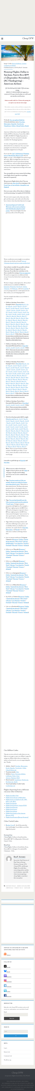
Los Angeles (19, 543)
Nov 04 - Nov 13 (18, 437)
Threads (8, 967)
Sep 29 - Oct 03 (12, 306)
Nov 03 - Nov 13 (22, 433)
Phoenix (14, 545)
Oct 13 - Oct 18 (25, 314)
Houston (15, 539)
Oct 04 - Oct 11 (22, 312)
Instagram (6, 287)
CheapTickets (20, 126)
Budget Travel (10, 825)
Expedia (13, 124)
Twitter (25, 287)
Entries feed (7, 1052)
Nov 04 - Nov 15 (15, 439)
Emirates (13, 778)
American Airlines (23, 886)
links (25, 470)
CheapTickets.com (11, 770)
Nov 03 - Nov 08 (10, 318)
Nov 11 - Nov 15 (24, 332)
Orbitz (13, 126)
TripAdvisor (17, 780)
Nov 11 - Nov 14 (15, 332)
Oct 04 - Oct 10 (12, 312)
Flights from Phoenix (12, 807)
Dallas (21, 539)
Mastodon (13, 287)
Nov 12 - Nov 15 (10, 334)
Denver (20, 545)
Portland (8, 545)
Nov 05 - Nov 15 (20, 328)
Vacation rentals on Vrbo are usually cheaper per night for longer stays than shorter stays (16, 482)
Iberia (13, 774)
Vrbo (17, 772)
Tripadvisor (7, 126)
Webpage (15, 289)
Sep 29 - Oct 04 (22, 306)
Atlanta (26, 545)
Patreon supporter (25, 273)
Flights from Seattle (11, 803)
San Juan (27, 888)
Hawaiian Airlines (20, 774)
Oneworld (9, 888)
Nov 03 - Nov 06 (11, 316)
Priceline (22, 122)
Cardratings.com (10, 786)
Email (5, 1012)
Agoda (16, 782)
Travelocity (20, 124)
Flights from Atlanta (11, 811)
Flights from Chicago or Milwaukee (16, 797)
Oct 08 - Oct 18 (16, 314)
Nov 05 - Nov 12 (22, 326)
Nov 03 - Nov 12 (20, 318)
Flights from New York (12, 795)
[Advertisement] (17, 17)
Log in (5, 1048)
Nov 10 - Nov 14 (17, 330)
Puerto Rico (18, 888)
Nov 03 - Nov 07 (21, 316)
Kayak (27, 126)
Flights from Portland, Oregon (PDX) (16, 805)
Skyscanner (7, 124)
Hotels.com (10, 419)
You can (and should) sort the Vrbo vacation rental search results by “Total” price (17, 502)
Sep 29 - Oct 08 (10, 308)
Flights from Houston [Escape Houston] (17, 817)
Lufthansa (9, 776)
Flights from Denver (11, 809)
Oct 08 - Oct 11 (23, 427)
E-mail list (25, 289)
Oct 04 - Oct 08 (15, 310)
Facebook (19, 287)
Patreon (8, 955)
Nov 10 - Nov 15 (16, 444)
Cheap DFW (28, 38)
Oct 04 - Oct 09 (20, 348)
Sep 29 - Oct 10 (20, 423)
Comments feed (8, 1056)
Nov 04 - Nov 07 (20, 435)
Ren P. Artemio (23, 67)
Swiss (14, 776)
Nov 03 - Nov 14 (17, 320)
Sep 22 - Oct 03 (18, 419)
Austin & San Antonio (17, 551)
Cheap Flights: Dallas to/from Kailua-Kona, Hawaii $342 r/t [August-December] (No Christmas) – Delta (16, 849)
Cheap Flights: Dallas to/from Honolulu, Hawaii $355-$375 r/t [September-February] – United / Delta (16, 839)
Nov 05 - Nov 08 (12, 326)
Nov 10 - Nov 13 (20, 442)
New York (19, 541)
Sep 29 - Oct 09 (19, 308)
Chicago (12, 553)
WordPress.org (7, 1060)
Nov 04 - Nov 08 (16, 322)
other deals (15, 183)
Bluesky (8, 971)
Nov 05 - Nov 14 (10, 328)
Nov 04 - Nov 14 (15, 324)
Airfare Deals (11, 886)
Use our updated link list (17, 120)
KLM (18, 778)
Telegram (6, 289)
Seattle (26, 543)
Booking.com (9, 782)
